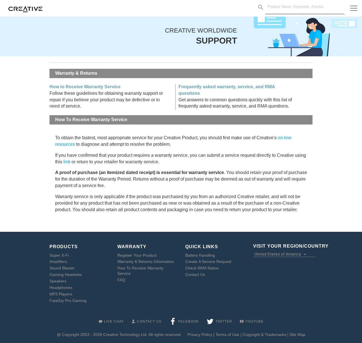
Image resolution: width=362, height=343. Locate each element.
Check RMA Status (202, 268)
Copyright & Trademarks (264, 334)
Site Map (297, 334)
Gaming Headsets (65, 274)
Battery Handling (200, 255)
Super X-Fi (59, 255)
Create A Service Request (208, 261)
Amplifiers (58, 261)
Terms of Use (227, 334)
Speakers (57, 281)
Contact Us (195, 274)
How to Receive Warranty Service (84, 86)
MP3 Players (60, 294)
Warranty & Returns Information (145, 261)
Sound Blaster (62, 268)
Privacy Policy (200, 334)
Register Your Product (137, 255)
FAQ (121, 280)
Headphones (60, 287)
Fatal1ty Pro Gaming (68, 300)
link (66, 161)
